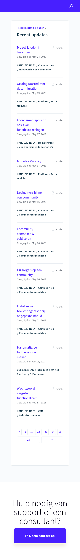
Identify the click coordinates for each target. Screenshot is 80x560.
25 (60, 432)
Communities (46, 65)
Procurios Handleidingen (30, 28)
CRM (40, 411)
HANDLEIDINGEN (26, 65)
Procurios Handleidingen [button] (19, 2)
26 (28, 440)
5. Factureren (37, 374)
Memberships (46, 143)
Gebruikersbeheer (29, 415)
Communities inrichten (32, 215)
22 (38, 432)
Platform (43, 101)
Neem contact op (42, 536)
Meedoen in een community (35, 70)
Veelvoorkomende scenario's (36, 147)
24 (53, 432)
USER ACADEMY (25, 370)
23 (45, 432)
